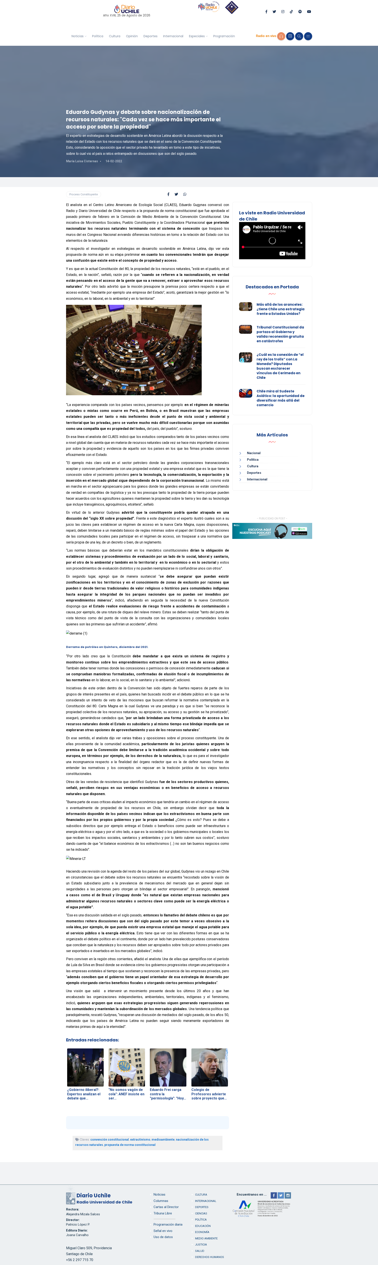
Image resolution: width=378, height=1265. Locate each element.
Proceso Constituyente (83, 194)
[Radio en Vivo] (281, 36)
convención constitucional (109, 1139)
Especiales (197, 36)
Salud (199, 1251)
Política (97, 36)
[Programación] (290, 36)
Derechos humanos (209, 1257)
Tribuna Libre (163, 1213)
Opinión (132, 36)
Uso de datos (163, 1237)
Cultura (114, 36)
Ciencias (201, 1213)
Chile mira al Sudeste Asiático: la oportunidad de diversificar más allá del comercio (280, 398)
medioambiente (163, 1139)
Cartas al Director (166, 1207)
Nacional (254, 453)
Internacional (173, 36)
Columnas (161, 1201)
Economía (202, 1232)
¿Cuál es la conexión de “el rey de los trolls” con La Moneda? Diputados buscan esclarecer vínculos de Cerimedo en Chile (280, 366)
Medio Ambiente (206, 1238)
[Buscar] (299, 36)
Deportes (151, 36)
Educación (203, 1226)
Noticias (78, 36)
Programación (224, 36)
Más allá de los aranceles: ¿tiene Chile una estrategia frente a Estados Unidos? (280, 309)
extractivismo (140, 1139)
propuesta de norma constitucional (130, 1145)
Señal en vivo (163, 1231)
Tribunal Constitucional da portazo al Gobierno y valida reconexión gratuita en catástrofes (280, 334)
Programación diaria (168, 1224)
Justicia (201, 1244)
